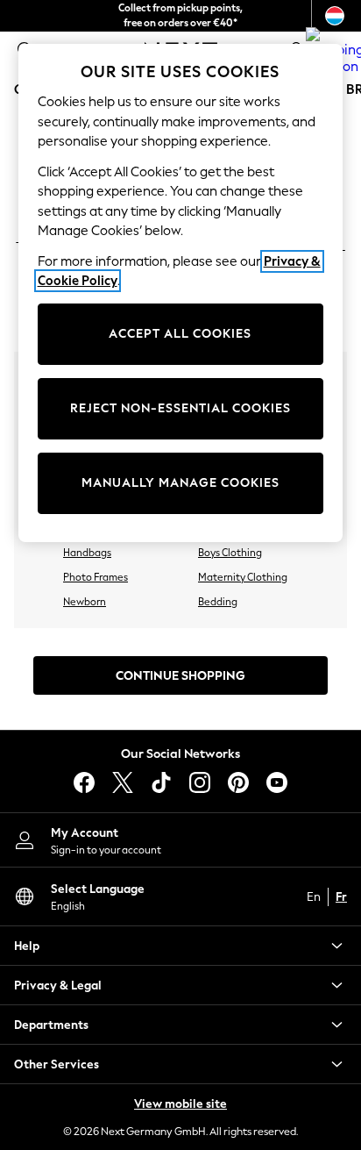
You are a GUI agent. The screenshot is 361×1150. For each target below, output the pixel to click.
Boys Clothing (230, 552)
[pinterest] (238, 782)
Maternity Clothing (242, 577)
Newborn (84, 602)
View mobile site (180, 1103)
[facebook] (84, 782)
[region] (180, 293)
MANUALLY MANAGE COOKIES (180, 482)
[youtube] (277, 782)
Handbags (87, 552)
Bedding (217, 602)
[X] (122, 782)
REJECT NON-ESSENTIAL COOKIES (180, 408)
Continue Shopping (180, 675)
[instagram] (199, 782)
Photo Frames (95, 577)
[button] (180, 945)
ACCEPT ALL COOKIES (180, 333)
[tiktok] (161, 782)
